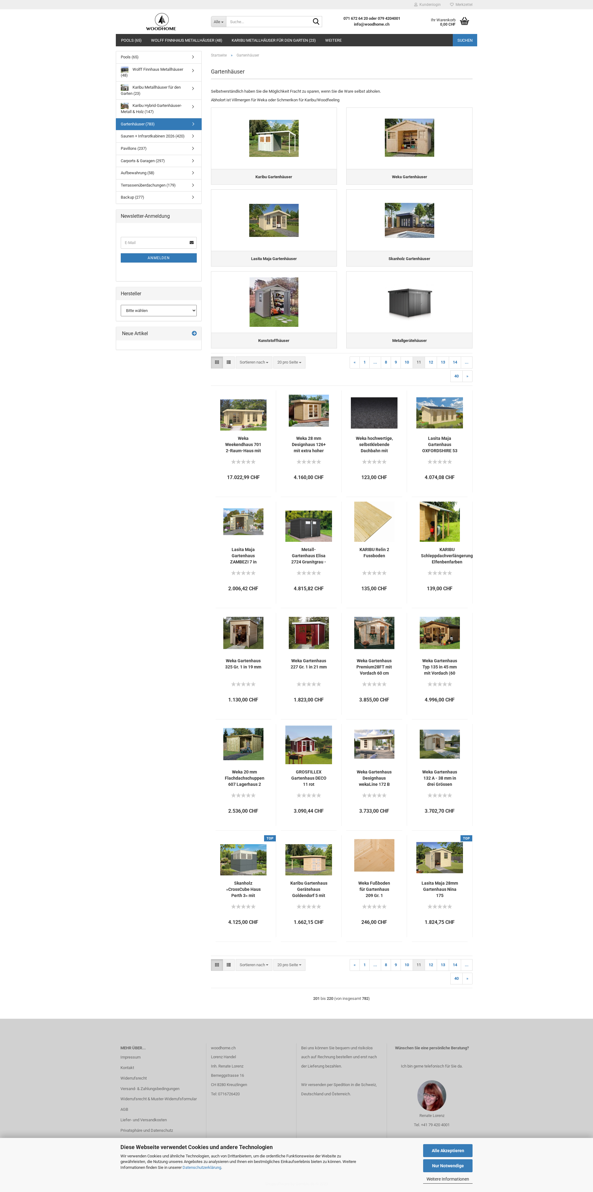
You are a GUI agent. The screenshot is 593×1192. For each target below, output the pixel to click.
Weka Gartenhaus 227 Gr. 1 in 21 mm (309, 663)
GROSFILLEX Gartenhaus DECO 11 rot (308, 778)
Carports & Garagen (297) (143, 160)
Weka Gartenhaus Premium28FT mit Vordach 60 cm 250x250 (374, 667)
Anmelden (159, 258)
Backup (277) (132, 197)
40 (456, 376)
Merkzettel (463, 4)
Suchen (465, 40)
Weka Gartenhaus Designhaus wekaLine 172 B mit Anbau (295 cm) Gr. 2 (374, 778)
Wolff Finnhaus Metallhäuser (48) (186, 40)
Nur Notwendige (448, 1165)
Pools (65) (131, 40)
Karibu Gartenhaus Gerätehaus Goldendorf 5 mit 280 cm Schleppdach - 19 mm (308, 890)
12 (431, 362)
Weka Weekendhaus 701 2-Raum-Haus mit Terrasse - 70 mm (243, 445)
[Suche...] (316, 21)
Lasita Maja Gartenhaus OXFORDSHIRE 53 (439, 444)
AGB (124, 1109)
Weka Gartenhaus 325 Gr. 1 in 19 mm (243, 663)
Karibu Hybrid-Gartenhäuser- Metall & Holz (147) (151, 108)
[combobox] (254, 362)
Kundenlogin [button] (429, 4)
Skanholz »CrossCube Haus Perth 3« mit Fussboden (243, 890)
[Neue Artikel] (194, 333)
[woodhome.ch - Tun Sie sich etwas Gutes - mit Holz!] (161, 21)
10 (407, 362)
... (375, 362)
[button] (217, 362)
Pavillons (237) (134, 148)
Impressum (130, 1057)
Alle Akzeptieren (448, 1150)
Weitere (333, 40)
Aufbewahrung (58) (137, 173)
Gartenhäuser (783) (138, 124)
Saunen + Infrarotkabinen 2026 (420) (153, 136)
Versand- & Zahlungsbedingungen (149, 1088)
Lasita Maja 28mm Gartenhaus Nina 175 (440, 889)
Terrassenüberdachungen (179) (148, 185)
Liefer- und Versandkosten (143, 1120)
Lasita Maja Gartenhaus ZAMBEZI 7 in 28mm (243, 556)
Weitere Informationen (448, 1179)
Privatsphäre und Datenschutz (146, 1130)
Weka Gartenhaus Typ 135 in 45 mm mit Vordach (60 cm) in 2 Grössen (439, 667)
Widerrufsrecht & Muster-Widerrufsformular (158, 1099)
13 (443, 362)
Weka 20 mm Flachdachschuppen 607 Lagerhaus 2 (244, 778)
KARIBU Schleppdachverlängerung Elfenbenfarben (447, 555)
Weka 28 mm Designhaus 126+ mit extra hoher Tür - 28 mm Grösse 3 (309, 445)
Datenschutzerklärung (202, 1167)
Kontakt (127, 1067)
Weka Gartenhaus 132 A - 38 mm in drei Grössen (439, 778)
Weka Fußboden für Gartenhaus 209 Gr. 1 (374, 889)
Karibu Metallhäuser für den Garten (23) (274, 40)
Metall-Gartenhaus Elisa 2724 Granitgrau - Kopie (308, 556)
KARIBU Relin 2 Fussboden (374, 552)
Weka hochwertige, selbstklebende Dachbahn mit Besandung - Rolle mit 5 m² (374, 445)
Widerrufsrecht (133, 1078)
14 (455, 362)
